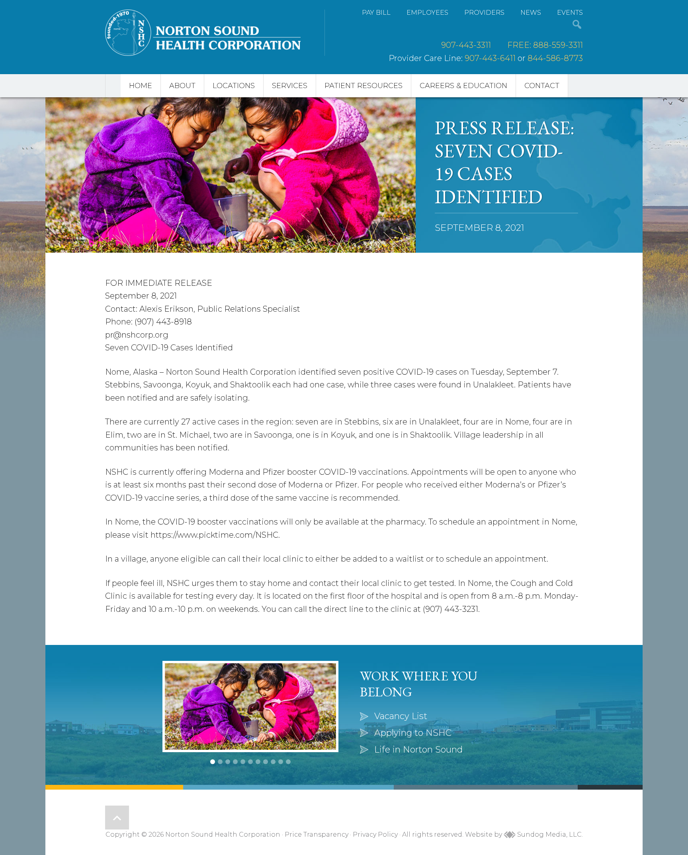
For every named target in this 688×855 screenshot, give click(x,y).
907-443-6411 (490, 58)
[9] (273, 761)
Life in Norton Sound (418, 749)
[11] (288, 761)
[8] (265, 761)
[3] (227, 761)
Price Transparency (316, 834)
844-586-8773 (555, 58)
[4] (235, 761)
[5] (242, 761)
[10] (280, 761)
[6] (250, 761)
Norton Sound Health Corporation (203, 33)
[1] (212, 761)
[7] (258, 761)
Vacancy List (400, 716)
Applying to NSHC (413, 732)
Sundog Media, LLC (549, 834)
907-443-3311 (466, 45)
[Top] (117, 817)
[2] (220, 761)
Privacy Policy (375, 834)
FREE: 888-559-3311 (545, 45)
